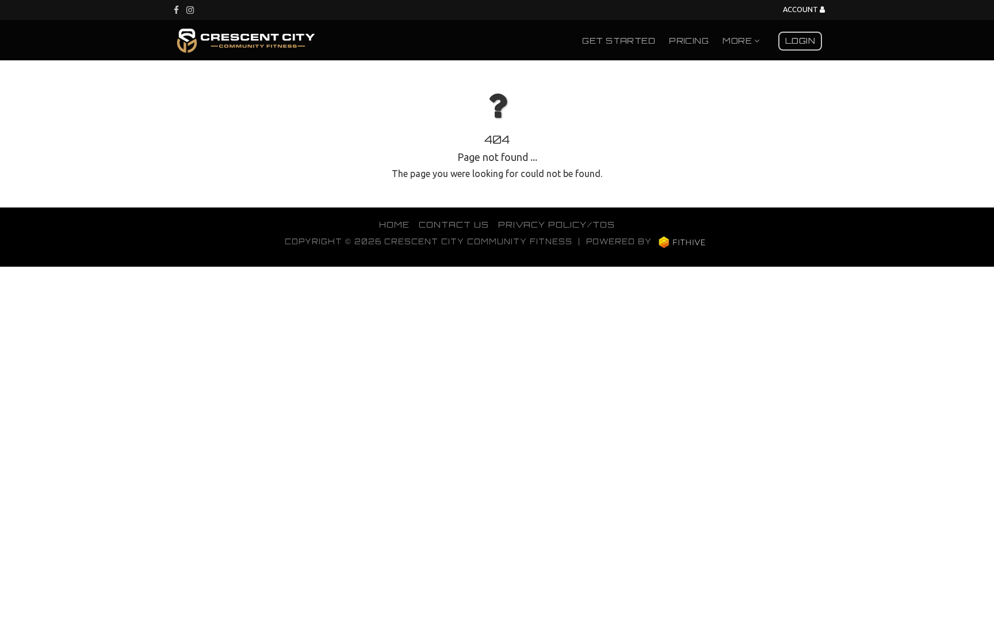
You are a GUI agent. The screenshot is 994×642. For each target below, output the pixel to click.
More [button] (738, 40)
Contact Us (454, 224)
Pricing (689, 40)
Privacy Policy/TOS (556, 224)
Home (394, 224)
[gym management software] (682, 241)
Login (800, 40)
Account (801, 9)
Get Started (618, 40)
